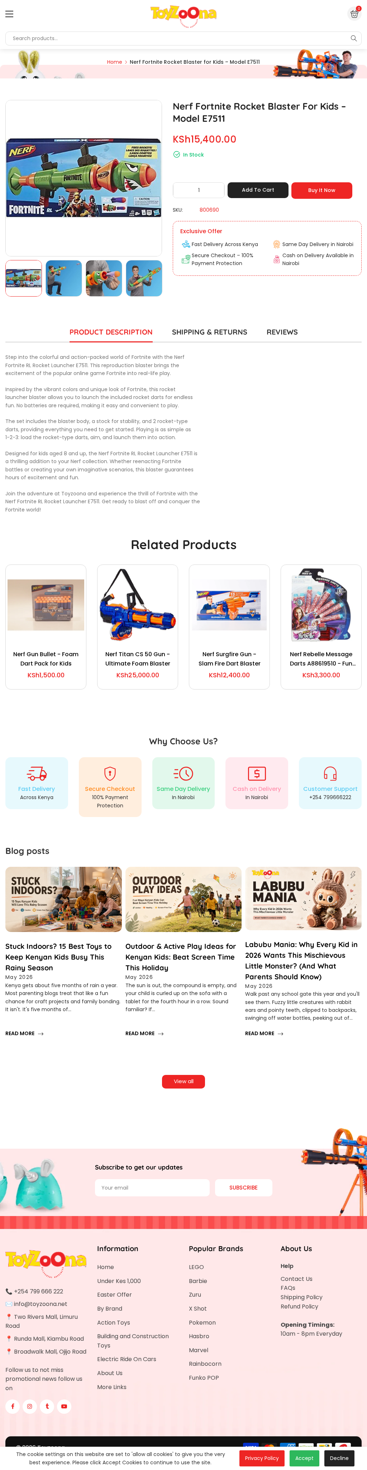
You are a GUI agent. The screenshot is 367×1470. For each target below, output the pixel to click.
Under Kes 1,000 (119, 1281)
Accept (304, 1458)
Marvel (198, 1350)
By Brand (109, 1309)
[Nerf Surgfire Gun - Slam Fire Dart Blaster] (229, 605)
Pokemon (202, 1322)
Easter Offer (114, 1295)
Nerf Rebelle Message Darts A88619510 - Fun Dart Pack (321, 659)
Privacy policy (262, 1458)
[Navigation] (9, 14)
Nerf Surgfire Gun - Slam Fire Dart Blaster (230, 659)
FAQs (288, 1288)
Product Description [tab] (111, 331)
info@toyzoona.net (40, 1304)
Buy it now (321, 190)
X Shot (198, 1309)
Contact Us (297, 1279)
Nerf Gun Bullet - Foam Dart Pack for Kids (45, 659)
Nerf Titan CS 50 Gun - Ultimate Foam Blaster (137, 659)
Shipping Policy (302, 1297)
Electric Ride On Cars (126, 1359)
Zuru (195, 1295)
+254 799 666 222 (38, 1291)
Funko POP (204, 1378)
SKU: (178, 209)
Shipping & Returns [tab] (209, 331)
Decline (339, 1458)
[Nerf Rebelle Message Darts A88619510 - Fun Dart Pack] (321, 605)
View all (184, 1081)
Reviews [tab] (282, 331)
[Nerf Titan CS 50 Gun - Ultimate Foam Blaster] (137, 605)
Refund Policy (299, 1306)
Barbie (198, 1281)
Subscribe (243, 1187)
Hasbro (199, 1336)
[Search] (354, 38)
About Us (110, 1373)
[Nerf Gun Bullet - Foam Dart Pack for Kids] (46, 605)
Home (105, 1267)
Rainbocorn (205, 1364)
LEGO (196, 1267)
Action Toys (113, 1322)
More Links (112, 1387)
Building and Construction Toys (133, 1341)
